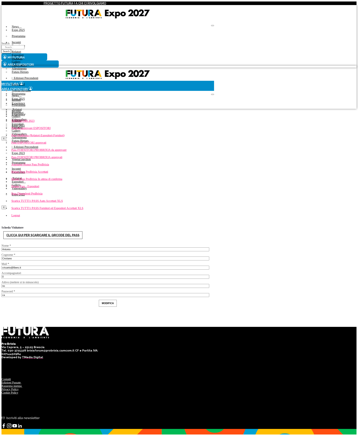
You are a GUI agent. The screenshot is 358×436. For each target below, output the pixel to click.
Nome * (6, 245)
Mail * (5, 263)
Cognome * (8, 254)
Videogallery (19, 188)
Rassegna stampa (11, 385)
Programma (18, 36)
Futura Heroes (20, 72)
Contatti (6, 379)
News (17, 26)
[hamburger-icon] (212, 25)
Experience (18, 114)
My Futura (10, 84)
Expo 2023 (18, 153)
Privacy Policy (10, 389)
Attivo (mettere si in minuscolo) (20, 282)
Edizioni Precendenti (25, 78)
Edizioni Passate (11, 382)
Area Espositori (14, 89)
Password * (8, 291)
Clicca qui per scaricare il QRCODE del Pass (42, 235)
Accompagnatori (11, 273)
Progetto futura (58, 3)
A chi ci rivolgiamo (91, 3)
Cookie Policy (9, 392)
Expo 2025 (18, 30)
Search (5, 43)
